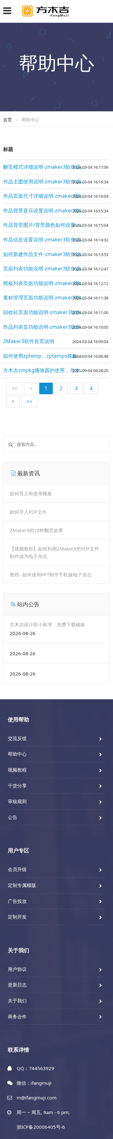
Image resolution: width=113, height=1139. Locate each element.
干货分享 (17, 786)
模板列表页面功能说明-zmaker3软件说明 (49, 283)
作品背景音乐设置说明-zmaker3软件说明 (49, 210)
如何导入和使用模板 (31, 493)
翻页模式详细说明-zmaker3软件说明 (44, 166)
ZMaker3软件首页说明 (28, 341)
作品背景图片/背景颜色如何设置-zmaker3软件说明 (56, 224)
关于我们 (17, 1000)
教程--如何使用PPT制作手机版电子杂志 (51, 574)
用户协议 (17, 969)
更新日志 (17, 984)
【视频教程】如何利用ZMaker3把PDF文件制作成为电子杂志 (54, 552)
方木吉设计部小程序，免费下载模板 (47, 624)
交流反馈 (17, 738)
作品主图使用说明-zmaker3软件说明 (44, 181)
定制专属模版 (22, 885)
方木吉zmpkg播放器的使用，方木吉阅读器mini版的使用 (56, 370)
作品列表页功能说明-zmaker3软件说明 (47, 326)
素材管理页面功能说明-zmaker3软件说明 (49, 297)
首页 (7, 120)
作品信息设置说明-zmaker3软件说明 (44, 239)
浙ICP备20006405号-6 (41, 1127)
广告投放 (17, 901)
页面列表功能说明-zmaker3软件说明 (44, 268)
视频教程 (17, 770)
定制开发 (17, 917)
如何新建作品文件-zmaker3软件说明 (44, 254)
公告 (12, 817)
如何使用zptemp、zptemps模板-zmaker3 (51, 355)
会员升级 (17, 869)
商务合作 (17, 1016)
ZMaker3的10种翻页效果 (36, 530)
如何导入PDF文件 (28, 512)
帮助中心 (17, 754)
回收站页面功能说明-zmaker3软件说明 (47, 312)
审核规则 (17, 801)
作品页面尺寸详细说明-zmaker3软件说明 (49, 195)
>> (29, 401)
